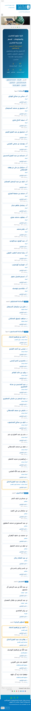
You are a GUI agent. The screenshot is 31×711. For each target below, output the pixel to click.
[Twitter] (18, 691)
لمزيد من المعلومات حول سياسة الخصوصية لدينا (19, 704)
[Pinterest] (16, 691)
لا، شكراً (2, 707)
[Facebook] (25, 691)
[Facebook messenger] (23, 691)
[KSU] (23, 6)
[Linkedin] (20, 691)
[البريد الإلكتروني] (12, 691)
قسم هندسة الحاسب (24, 12)
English (2, 1)
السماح (7, 707)
